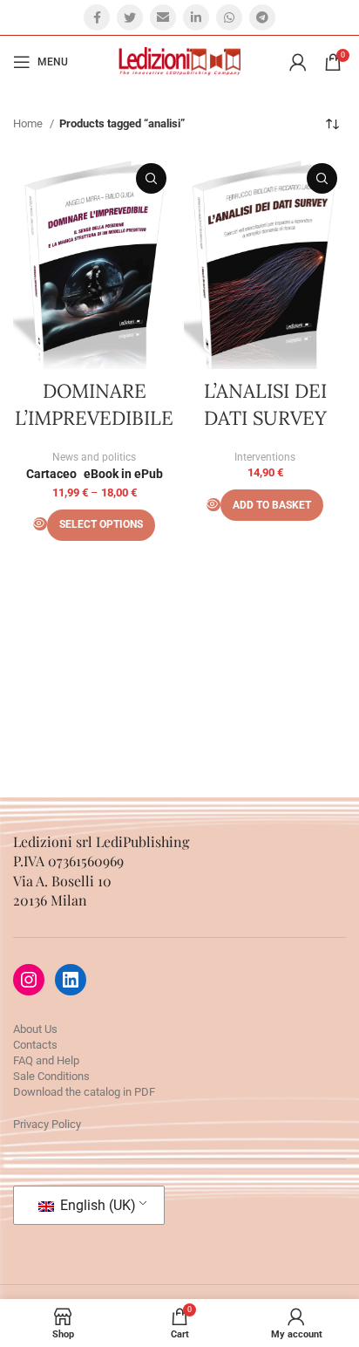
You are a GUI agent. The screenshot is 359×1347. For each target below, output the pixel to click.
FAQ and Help (46, 1060)
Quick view (151, 178)
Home (29, 123)
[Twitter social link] (130, 17)
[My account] (298, 61)
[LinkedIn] (70, 979)
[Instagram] (28, 979)
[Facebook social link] (97, 17)
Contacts (35, 1044)
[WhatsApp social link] (229, 17)
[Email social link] (163, 17)
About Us (35, 1029)
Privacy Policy (47, 1124)
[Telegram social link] (262, 17)
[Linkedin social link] (196, 17)
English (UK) (96, 1205)
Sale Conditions (51, 1076)
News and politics (94, 457)
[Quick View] (40, 523)
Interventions (264, 457)
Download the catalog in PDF (84, 1091)
